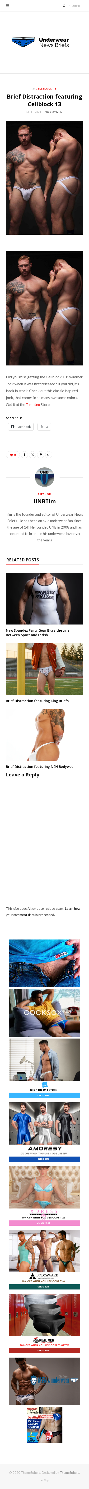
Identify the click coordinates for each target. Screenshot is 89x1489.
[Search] (64, 5)
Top (45, 1480)
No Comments (55, 112)
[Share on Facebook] (24, 454)
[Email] (48, 454)
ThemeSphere (69, 1472)
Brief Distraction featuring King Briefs (37, 701)
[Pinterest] (40, 454)
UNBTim (44, 501)
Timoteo (33, 404)
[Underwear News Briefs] (44, 42)
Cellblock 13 (46, 88)
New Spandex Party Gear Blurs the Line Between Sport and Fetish (37, 632)
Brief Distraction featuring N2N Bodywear (40, 766)
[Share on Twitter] (32, 454)
